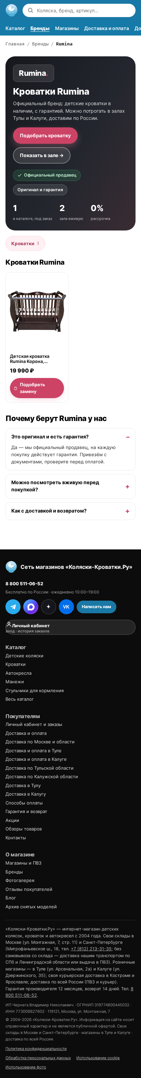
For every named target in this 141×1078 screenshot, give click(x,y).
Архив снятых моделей (31, 906)
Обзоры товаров (23, 828)
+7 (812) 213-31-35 (91, 948)
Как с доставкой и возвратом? (49, 511)
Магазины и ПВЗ (23, 863)
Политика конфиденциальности (36, 1048)
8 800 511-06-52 (24, 583)
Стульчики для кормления (34, 690)
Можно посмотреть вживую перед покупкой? (55, 486)
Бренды (40, 28)
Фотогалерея (19, 880)
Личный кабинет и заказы (33, 724)
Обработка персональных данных (38, 1057)
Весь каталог (19, 699)
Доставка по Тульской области (39, 768)
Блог (10, 897)
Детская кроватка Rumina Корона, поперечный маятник (33, 358)
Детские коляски (24, 655)
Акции (12, 820)
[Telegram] (13, 606)
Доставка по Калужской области (41, 776)
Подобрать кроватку (45, 135)
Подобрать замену (32, 388)
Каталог (15, 28)
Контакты (15, 837)
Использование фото (25, 1067)
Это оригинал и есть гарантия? (50, 437)
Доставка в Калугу (25, 794)
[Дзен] (48, 606)
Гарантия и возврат (26, 811)
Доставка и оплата (106, 28)
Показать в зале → (42, 155)
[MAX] (30, 606)
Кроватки (25, 243)
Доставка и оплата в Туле (33, 750)
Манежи (14, 681)
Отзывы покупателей (28, 889)
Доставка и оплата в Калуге (36, 759)
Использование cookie (98, 1057)
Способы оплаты (24, 803)
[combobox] (84, 10)
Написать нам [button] (96, 606)
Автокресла (18, 673)
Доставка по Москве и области (40, 741)
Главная (15, 43)
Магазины (67, 28)
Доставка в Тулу (23, 785)
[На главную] (11, 10)
